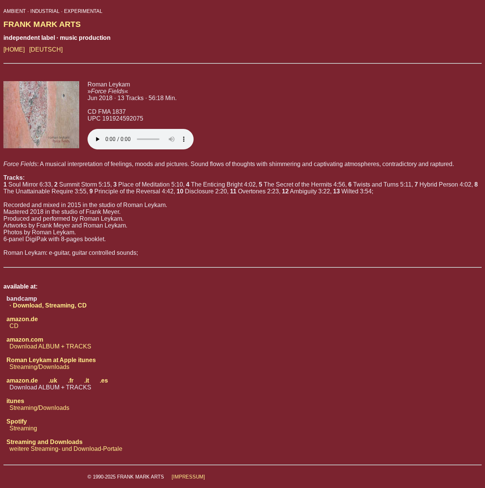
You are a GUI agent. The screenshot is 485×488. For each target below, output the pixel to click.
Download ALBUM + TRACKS (47, 343)
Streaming (20, 425)
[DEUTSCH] (46, 49)
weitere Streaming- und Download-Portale (62, 445)
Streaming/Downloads (49, 363)
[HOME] (14, 49)
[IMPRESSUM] (188, 477)
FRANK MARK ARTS (42, 24)
